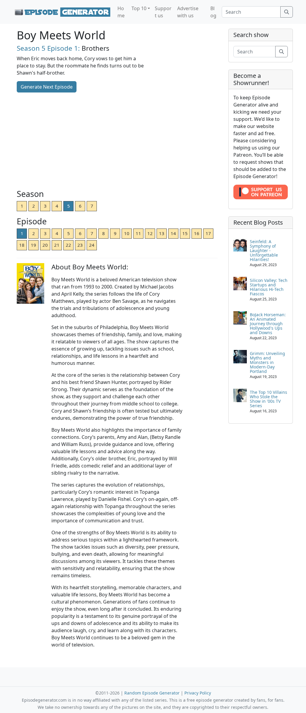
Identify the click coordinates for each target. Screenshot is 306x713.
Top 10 (138, 8)
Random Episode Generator (152, 693)
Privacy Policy (197, 693)
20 (45, 245)
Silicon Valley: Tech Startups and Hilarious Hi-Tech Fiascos (268, 287)
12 (150, 233)
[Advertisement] (117, 141)
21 (56, 245)
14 (173, 233)
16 (196, 233)
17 (208, 233)
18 (22, 245)
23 (80, 245)
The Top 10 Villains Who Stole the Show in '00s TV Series (268, 398)
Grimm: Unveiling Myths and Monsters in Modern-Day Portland (267, 362)
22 (68, 245)
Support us (163, 12)
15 (185, 233)
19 (33, 245)
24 (91, 245)
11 (138, 233)
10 (126, 233)
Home (121, 12)
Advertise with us (187, 12)
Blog (213, 12)
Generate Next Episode (47, 87)
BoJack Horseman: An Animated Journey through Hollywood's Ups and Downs (268, 323)
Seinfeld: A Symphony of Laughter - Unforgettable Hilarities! (264, 250)
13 (161, 233)
